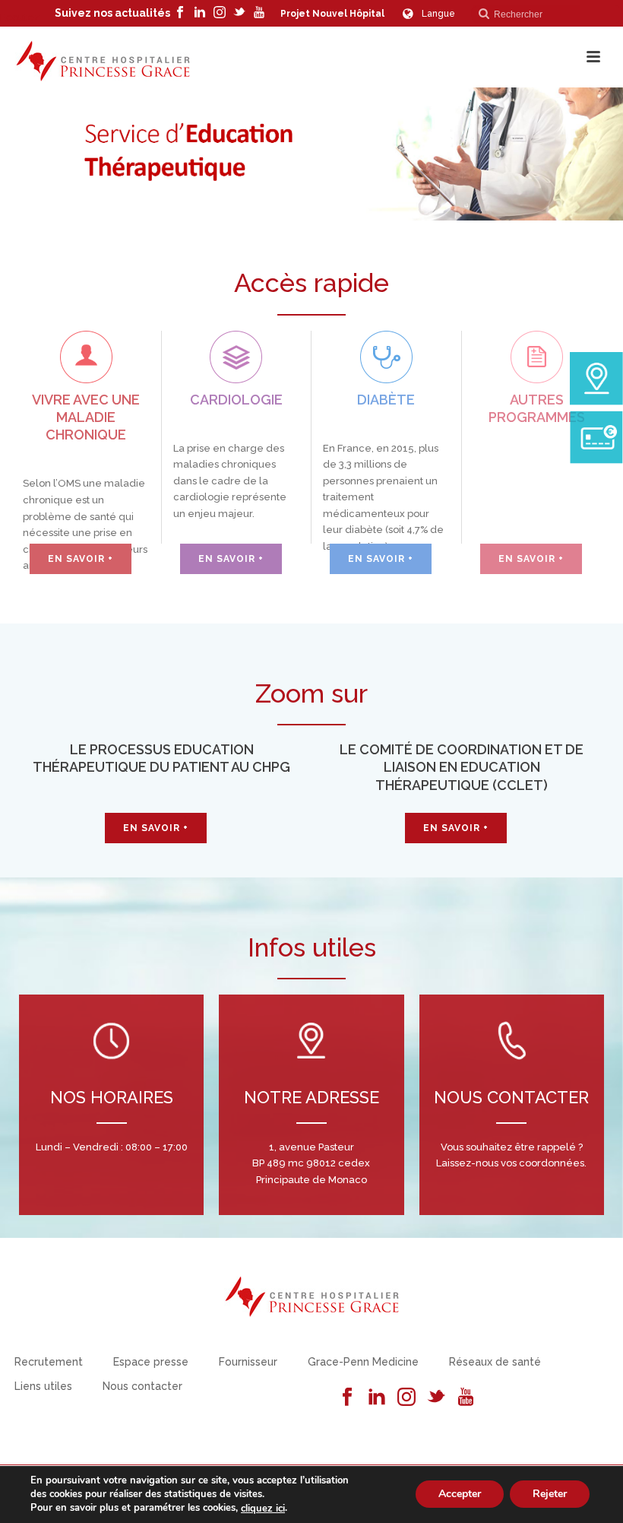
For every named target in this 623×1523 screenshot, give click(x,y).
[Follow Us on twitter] (436, 1397)
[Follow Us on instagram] (406, 1397)
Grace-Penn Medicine (363, 1362)
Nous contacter (142, 1386)
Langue (438, 13)
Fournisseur (248, 1362)
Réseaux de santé (495, 1362)
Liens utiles (43, 1386)
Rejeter (550, 1494)
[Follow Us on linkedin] (377, 1397)
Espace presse (150, 1362)
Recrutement (48, 1362)
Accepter (459, 1494)
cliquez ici (263, 1508)
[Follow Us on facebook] (347, 1397)
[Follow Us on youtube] (466, 1397)
